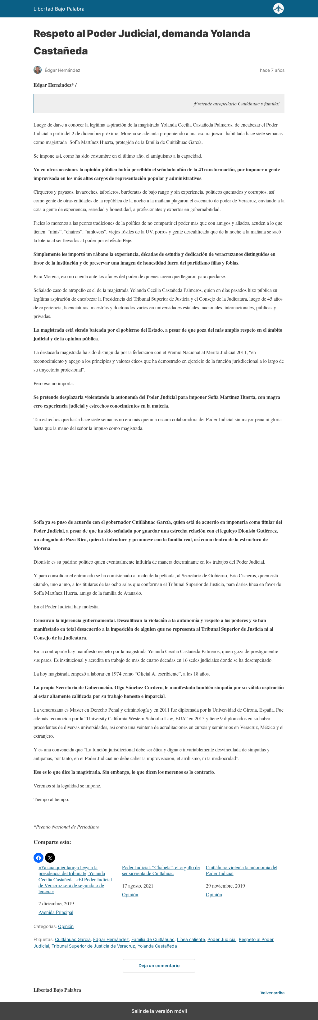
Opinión (130, 894)
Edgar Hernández (111, 939)
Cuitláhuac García (73, 939)
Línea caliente (191, 939)
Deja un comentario (159, 965)
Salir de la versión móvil (159, 1011)
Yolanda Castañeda (157, 945)
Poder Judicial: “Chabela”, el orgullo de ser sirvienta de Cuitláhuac (161, 870)
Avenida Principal (56, 912)
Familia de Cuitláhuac (153, 939)
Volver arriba (272, 992)
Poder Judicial (221, 939)
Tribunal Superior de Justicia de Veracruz (93, 945)
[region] (159, 476)
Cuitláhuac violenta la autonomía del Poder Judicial (241, 870)
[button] (38, 858)
